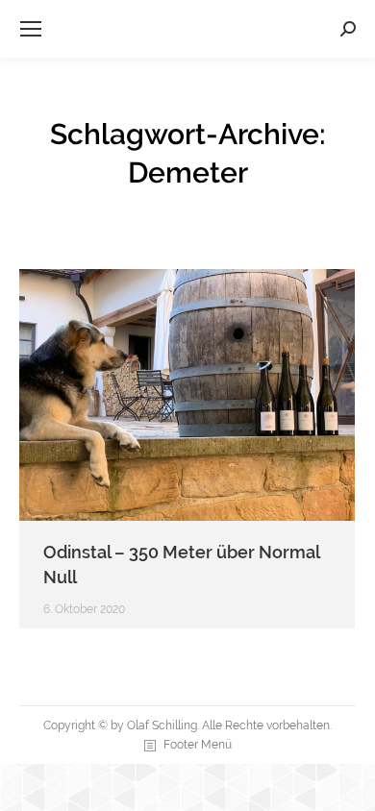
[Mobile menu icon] (30, 28)
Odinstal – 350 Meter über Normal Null (181, 564)
